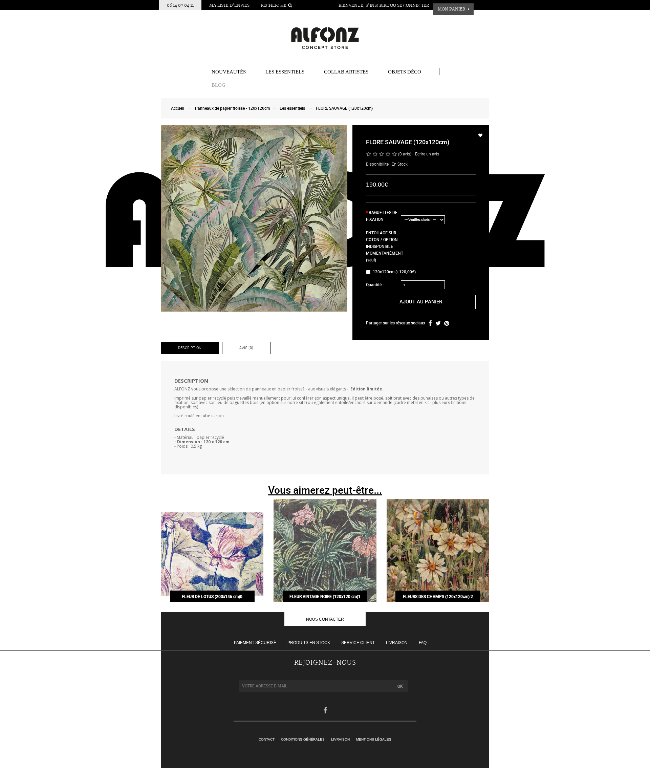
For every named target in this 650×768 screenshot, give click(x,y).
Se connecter (413, 5)
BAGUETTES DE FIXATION (381, 216)
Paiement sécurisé (255, 642)
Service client (358, 642)
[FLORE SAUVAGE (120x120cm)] (254, 218)
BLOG (218, 85)
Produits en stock (308, 642)
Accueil (177, 108)
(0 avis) (404, 154)
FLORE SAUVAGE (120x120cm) (344, 108)
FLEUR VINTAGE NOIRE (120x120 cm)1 (325, 596)
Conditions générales (303, 739)
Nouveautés (229, 71)
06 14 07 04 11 (180, 5)
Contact (267, 739)
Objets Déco (404, 71)
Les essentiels (284, 71)
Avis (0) (246, 348)
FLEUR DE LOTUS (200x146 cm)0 (212, 596)
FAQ (423, 642)
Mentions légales (373, 739)
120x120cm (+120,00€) (394, 272)
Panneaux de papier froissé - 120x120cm (232, 108)
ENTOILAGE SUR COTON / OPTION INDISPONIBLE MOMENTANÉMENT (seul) (383, 246)
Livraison (397, 642)
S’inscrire (377, 5)
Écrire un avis (427, 154)
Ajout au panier (420, 302)
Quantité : (375, 284)
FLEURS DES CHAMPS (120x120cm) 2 (438, 596)
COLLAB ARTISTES (346, 71)
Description (189, 348)
